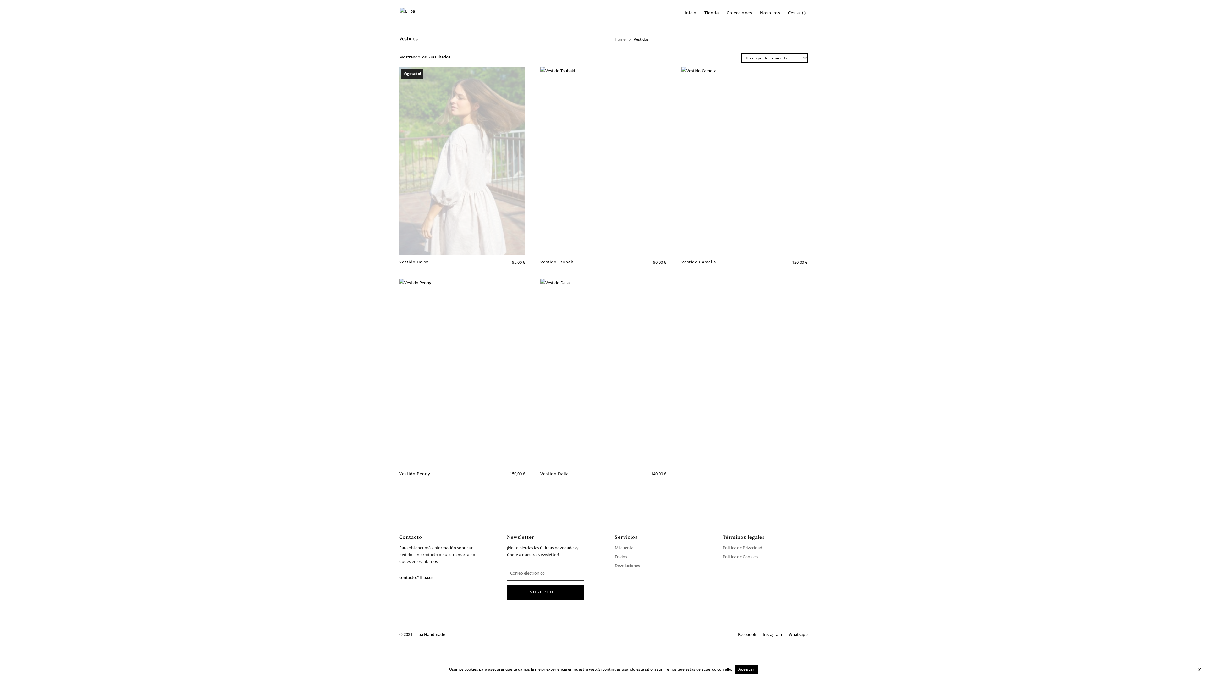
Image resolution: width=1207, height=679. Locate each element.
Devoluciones (627, 565)
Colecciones (739, 12)
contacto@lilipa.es (416, 577)
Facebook (747, 634)
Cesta (794, 12)
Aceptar (746, 669)
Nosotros (770, 12)
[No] (1199, 669)
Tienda (711, 12)
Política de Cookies (740, 557)
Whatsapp (798, 634)
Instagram (772, 634)
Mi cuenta (624, 547)
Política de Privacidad (742, 547)
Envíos (621, 557)
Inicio (691, 12)
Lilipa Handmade (429, 634)
